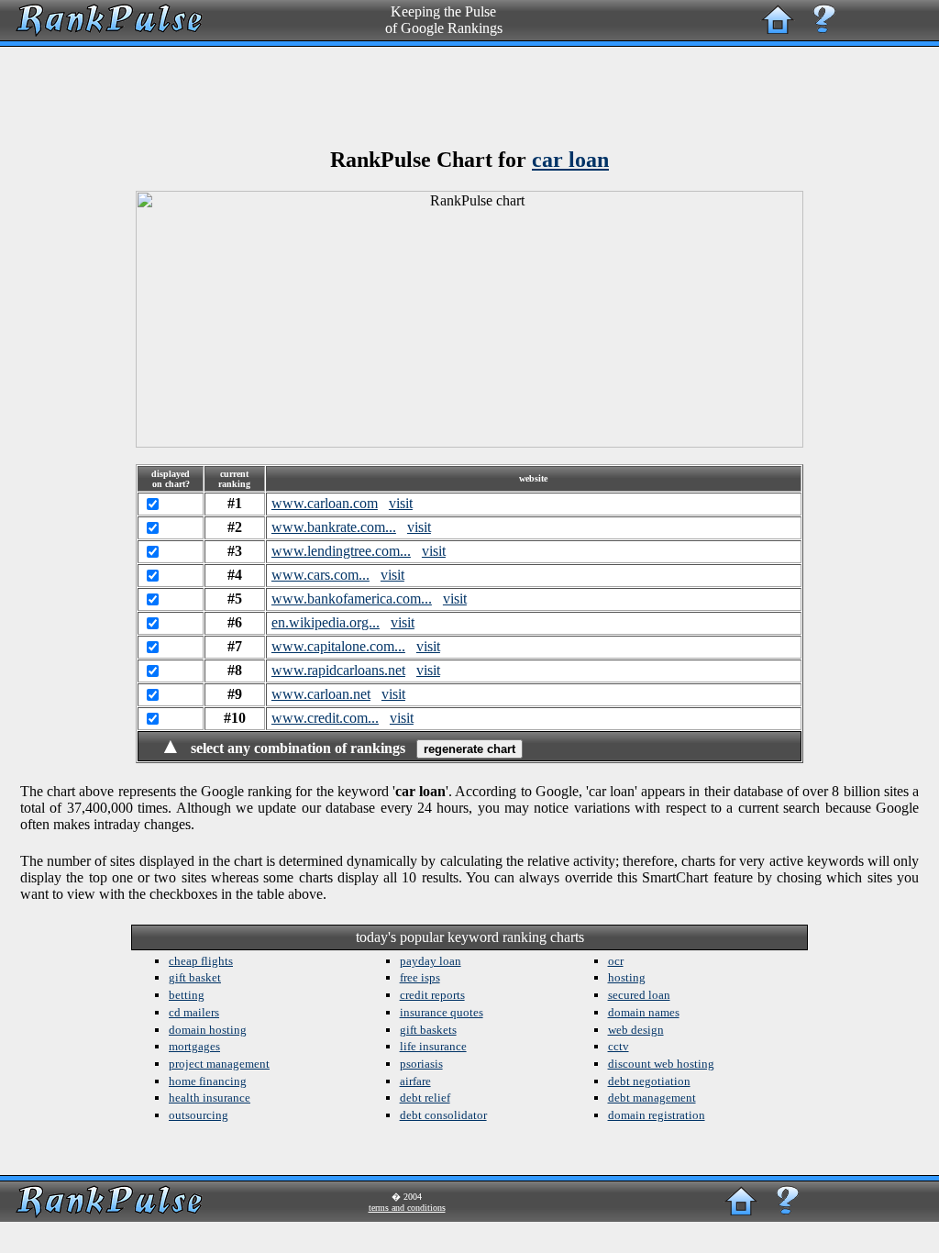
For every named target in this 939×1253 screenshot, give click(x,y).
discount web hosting (661, 1063)
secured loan (639, 995)
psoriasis (421, 1063)
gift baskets (428, 1030)
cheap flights (201, 961)
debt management (652, 1097)
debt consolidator (443, 1115)
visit (401, 503)
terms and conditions (407, 1208)
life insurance (433, 1046)
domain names (643, 1012)
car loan (570, 160)
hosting (627, 977)
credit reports (432, 995)
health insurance (209, 1097)
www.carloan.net (320, 694)
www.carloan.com (324, 503)
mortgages (194, 1046)
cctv (618, 1046)
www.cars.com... (320, 574)
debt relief (425, 1097)
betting (186, 995)
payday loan (430, 961)
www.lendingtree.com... (341, 551)
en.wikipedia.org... (325, 622)
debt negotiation (649, 1081)
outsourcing (198, 1115)
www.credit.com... (325, 718)
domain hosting (208, 1030)
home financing (208, 1081)
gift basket (195, 977)
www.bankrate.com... (333, 527)
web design (636, 1030)
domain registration (656, 1115)
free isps (420, 977)
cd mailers (194, 1012)
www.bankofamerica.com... (351, 598)
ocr (616, 961)
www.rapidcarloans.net (338, 670)
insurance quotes (441, 1012)
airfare (415, 1081)
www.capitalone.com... (338, 646)
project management (219, 1063)
